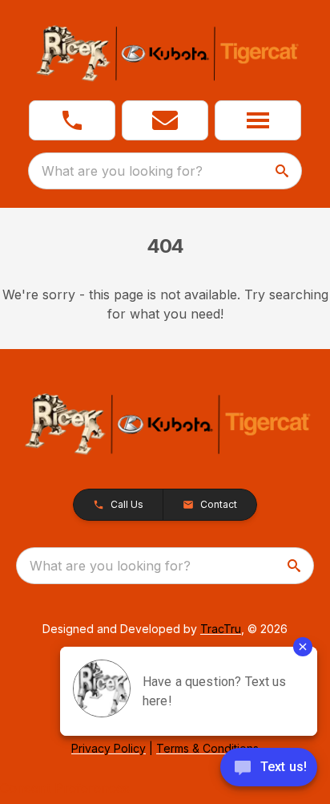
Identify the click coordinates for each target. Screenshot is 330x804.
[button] (72, 120)
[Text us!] (268, 768)
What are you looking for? (122, 171)
